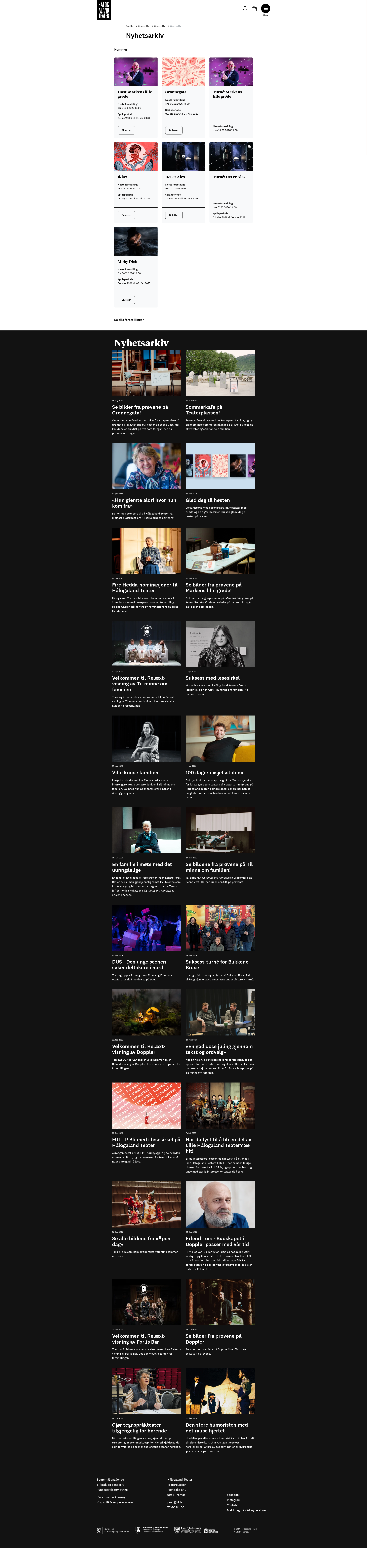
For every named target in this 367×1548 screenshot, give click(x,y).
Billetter (126, 130)
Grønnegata (175, 91)
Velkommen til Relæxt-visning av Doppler (138, 1049)
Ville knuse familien (135, 772)
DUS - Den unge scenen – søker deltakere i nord (141, 965)
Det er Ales (175, 176)
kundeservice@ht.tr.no (112, 1490)
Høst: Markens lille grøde (135, 93)
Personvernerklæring (111, 1497)
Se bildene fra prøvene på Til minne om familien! (219, 867)
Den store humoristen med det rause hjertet (217, 1428)
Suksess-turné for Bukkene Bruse (217, 965)
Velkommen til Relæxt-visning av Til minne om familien (139, 684)
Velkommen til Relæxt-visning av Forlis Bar (138, 1339)
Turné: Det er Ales (229, 176)
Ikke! (122, 176)
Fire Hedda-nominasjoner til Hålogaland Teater (145, 588)
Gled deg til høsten (208, 500)
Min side (245, 8)
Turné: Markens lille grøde (227, 93)
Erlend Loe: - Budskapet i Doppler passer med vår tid (217, 1241)
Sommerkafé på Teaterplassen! (204, 410)
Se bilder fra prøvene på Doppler (214, 1339)
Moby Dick (127, 261)
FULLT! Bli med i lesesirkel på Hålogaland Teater (146, 1142)
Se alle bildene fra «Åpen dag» (141, 1241)
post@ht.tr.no (176, 1502)
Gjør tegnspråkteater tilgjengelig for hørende (139, 1428)
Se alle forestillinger (129, 320)
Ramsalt (245, 1532)
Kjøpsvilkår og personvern (115, 1502)
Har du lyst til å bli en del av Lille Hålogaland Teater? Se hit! (218, 1145)
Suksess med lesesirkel (213, 678)
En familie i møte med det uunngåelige (142, 867)
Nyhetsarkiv (143, 26)
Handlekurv (254, 8)
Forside (129, 26)
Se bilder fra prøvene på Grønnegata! (140, 410)
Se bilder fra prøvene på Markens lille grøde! (214, 588)
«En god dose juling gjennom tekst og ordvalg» (219, 1049)
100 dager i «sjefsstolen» (214, 772)
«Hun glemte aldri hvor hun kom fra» (144, 503)
